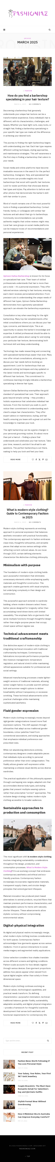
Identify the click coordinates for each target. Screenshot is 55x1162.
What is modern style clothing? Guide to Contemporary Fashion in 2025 (27, 513)
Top (28, 1156)
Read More (16, 459)
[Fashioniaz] (27, 13)
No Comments (35, 104)
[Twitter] (39, 459)
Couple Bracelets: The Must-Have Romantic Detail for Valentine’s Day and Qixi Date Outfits (34, 1089)
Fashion (28, 91)
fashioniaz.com (27, 1149)
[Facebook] (36, 459)
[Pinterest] (43, 459)
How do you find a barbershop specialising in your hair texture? (27, 97)
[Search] (50, 29)
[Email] (46, 459)
